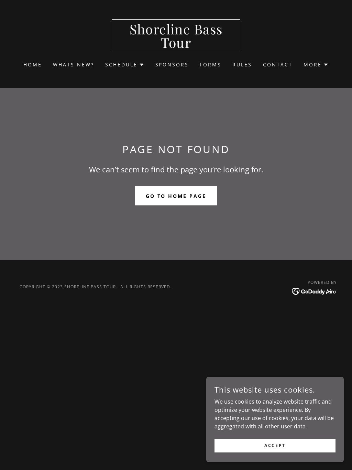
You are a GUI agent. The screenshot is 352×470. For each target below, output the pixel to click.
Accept (274, 445)
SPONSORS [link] (172, 64)
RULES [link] (242, 64)
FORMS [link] (210, 64)
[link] (176, 46)
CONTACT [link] (278, 64)
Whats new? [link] (73, 64)
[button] (124, 65)
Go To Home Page (176, 196)
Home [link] (32, 64)
